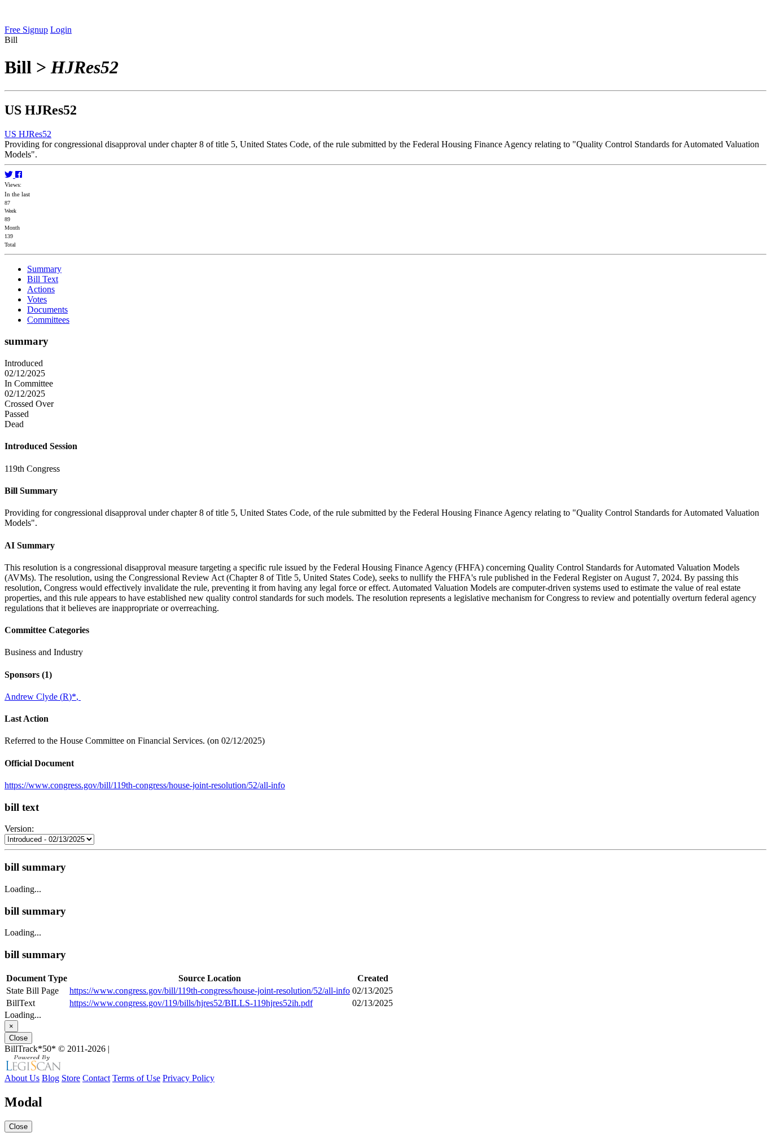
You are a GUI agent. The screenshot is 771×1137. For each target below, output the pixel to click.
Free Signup (26, 29)
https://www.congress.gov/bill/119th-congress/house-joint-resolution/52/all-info (145, 785)
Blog (50, 1078)
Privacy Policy (188, 1078)
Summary (44, 269)
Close (18, 1038)
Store (71, 1078)
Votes (37, 299)
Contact (96, 1078)
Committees (48, 319)
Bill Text (42, 279)
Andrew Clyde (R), (43, 696)
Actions (41, 289)
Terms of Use (136, 1078)
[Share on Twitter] (10, 174)
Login (61, 29)
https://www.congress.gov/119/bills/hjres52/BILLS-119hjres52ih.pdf (191, 1003)
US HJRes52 (28, 134)
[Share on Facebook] (18, 174)
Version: (19, 828)
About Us (22, 1078)
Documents (47, 309)
